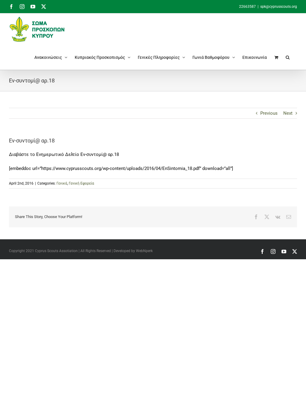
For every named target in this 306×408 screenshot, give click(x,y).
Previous (269, 113)
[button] (288, 57)
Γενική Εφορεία (81, 183)
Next (288, 113)
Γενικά (61, 183)
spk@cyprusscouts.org (278, 6)
